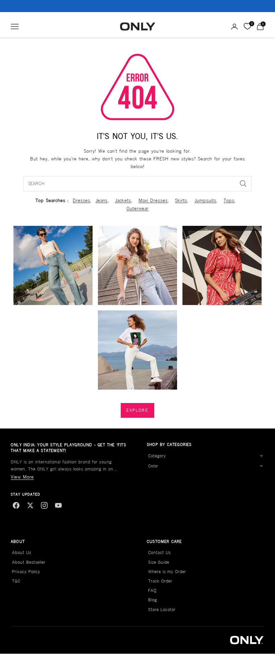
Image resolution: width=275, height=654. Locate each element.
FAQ (152, 590)
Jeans (102, 200)
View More (22, 477)
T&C (16, 581)
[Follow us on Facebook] (16, 505)
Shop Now (179, 6)
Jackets (123, 200)
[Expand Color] (261, 466)
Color (153, 465)
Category (157, 455)
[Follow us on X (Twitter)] (30, 505)
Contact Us (159, 552)
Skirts (181, 200)
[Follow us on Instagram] (44, 505)
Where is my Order (167, 571)
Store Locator (162, 609)
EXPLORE (137, 410)
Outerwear (137, 208)
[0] (247, 26)
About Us (21, 552)
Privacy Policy (26, 571)
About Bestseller (29, 562)
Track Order (160, 581)
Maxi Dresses (153, 200)
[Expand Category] (261, 456)
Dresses (81, 200)
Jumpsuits (205, 200)
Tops (229, 200)
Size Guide (158, 562)
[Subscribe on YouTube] (58, 505)
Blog (152, 599)
